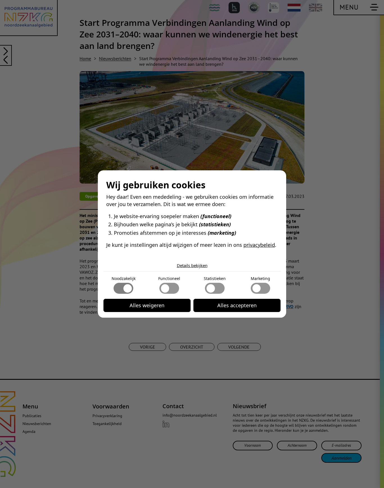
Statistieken (215, 278)
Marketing (260, 278)
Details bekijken (192, 265)
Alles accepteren (237, 305)
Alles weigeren (147, 305)
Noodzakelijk (123, 278)
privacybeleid (259, 244)
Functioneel (169, 278)
